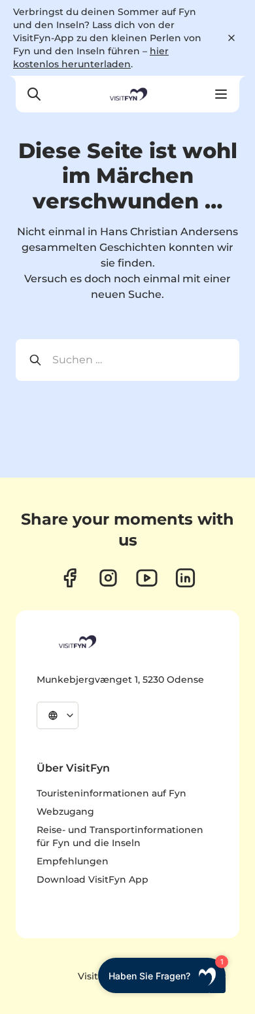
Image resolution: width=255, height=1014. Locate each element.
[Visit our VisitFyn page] (69, 577)
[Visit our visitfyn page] (108, 577)
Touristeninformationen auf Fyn (111, 793)
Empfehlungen (73, 861)
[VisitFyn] (76, 641)
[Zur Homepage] (127, 94)
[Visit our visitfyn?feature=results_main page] (146, 577)
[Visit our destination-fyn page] (185, 577)
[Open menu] (221, 94)
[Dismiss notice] (231, 37)
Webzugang (65, 811)
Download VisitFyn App (92, 879)
